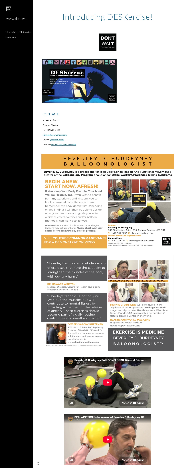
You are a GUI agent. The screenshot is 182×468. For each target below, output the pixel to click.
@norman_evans (57, 140)
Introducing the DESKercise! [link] (18, 32)
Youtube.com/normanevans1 (63, 144)
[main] (107, 16)
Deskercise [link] (10, 37)
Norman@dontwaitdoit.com (55, 135)
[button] (179, 4)
